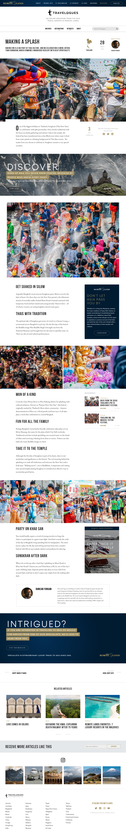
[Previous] (58, 734)
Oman (47, 806)
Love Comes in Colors (17, 724)
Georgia (7, 823)
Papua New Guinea (51, 809)
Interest (74, 3)
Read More (103, 408)
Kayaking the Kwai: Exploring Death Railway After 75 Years (61, 726)
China (7, 820)
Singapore (48, 823)
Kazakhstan (28, 809)
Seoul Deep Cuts (108, 673)
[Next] (67, 734)
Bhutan (7, 811)
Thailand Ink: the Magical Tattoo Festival (107, 420)
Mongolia (28, 825)
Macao (27, 817)
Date (84, 3)
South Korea (49, 825)
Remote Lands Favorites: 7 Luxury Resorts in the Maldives (102, 726)
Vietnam (68, 823)
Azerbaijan (8, 806)
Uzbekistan (69, 820)
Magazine (103, 3)
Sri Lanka (48, 828)
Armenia (8, 803)
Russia (47, 817)
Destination (61, 3)
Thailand (89, 50)
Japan (27, 806)
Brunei (7, 814)
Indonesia (28, 803)
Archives (48, 29)
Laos (26, 814)
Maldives (87, 721)
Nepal (47, 803)
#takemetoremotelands (102, 803)
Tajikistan (68, 806)
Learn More (14, 189)
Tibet (67, 811)
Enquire (116, 3)
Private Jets (48, 3)
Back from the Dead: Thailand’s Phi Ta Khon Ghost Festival (109, 403)
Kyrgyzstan (28, 811)
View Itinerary (102, 566)
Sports (47, 721)
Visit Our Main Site (17, 648)
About (79, 29)
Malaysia (28, 820)
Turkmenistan (70, 814)
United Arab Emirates (72, 817)
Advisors (93, 3)
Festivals (102, 415)
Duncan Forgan (44, 589)
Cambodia (8, 817)
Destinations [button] (59, 29)
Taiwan (68, 803)
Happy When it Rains (19, 673)
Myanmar (28, 828)
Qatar (47, 814)
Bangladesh (8, 809)
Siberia (48, 820)
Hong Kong (9, 825)
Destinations (104, 398)
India (7, 721)
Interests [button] (70, 29)
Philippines (49, 811)
